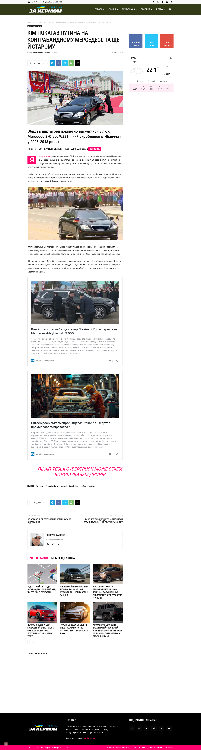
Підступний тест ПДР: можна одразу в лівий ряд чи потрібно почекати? (41, 589)
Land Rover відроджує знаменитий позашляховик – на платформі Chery (103, 521)
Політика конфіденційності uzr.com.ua (120, 747)
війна (83, 486)
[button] (170, 9)
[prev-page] (29, 642)
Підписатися (167, 35)
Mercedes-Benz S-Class (69, 486)
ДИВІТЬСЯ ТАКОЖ (37, 558)
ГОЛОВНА (99, 9)
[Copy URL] (77, 63)
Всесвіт (51, 22)
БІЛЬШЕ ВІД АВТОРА (63, 558)
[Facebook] (149, 2)
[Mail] (153, 2)
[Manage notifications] (6, 744)
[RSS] (158, 2)
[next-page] (33, 642)
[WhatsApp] (71, 63)
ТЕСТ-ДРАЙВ (128, 9)
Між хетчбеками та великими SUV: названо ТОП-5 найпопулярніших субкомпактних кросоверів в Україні (107, 592)
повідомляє (45, 156)
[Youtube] (171, 2)
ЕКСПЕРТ (145, 9)
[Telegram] (162, 2)
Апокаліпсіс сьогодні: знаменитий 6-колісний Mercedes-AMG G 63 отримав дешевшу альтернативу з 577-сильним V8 (107, 631)
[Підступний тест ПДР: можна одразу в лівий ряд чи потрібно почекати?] (42, 574)
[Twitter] (167, 2)
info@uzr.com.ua (90, 738)
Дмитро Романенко (41, 52)
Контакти (170, 747)
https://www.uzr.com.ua (54, 539)
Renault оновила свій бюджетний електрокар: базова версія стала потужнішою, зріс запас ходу (40, 631)
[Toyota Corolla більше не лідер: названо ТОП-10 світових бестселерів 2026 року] (75, 612)
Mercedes (39, 486)
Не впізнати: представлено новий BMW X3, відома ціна (49, 521)
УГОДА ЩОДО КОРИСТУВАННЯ (151, 747)
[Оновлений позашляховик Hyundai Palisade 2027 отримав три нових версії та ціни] (75, 574)
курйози (92, 486)
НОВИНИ (112, 9)
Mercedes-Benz (52, 486)
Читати (151, 35)
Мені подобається (136, 36)
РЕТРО (159, 9)
